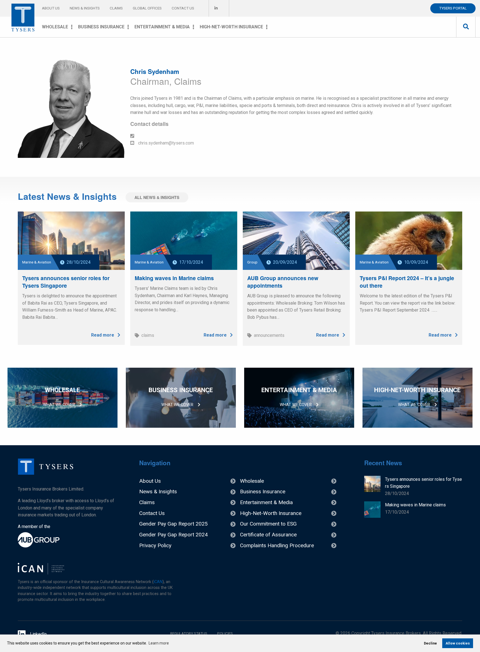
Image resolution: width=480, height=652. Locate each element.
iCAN (158, 581)
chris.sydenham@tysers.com (165, 143)
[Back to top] (45, 473)
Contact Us (183, 8)
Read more (103, 335)
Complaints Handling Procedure (277, 545)
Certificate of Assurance (268, 534)
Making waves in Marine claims (174, 278)
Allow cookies (458, 643)
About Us (51, 8)
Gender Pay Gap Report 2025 (173, 524)
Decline (430, 643)
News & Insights (85, 8)
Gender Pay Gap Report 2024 (173, 534)
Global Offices (147, 8)
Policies (225, 633)
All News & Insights (156, 197)
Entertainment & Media (162, 26)
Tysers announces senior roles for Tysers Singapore (65, 281)
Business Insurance (101, 26)
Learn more (159, 643)
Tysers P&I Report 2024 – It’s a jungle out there (407, 281)
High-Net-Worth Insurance (231, 26)
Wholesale (55, 26)
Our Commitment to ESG (268, 524)
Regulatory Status (188, 633)
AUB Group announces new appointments (282, 281)
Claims (116, 8)
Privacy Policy (155, 545)
